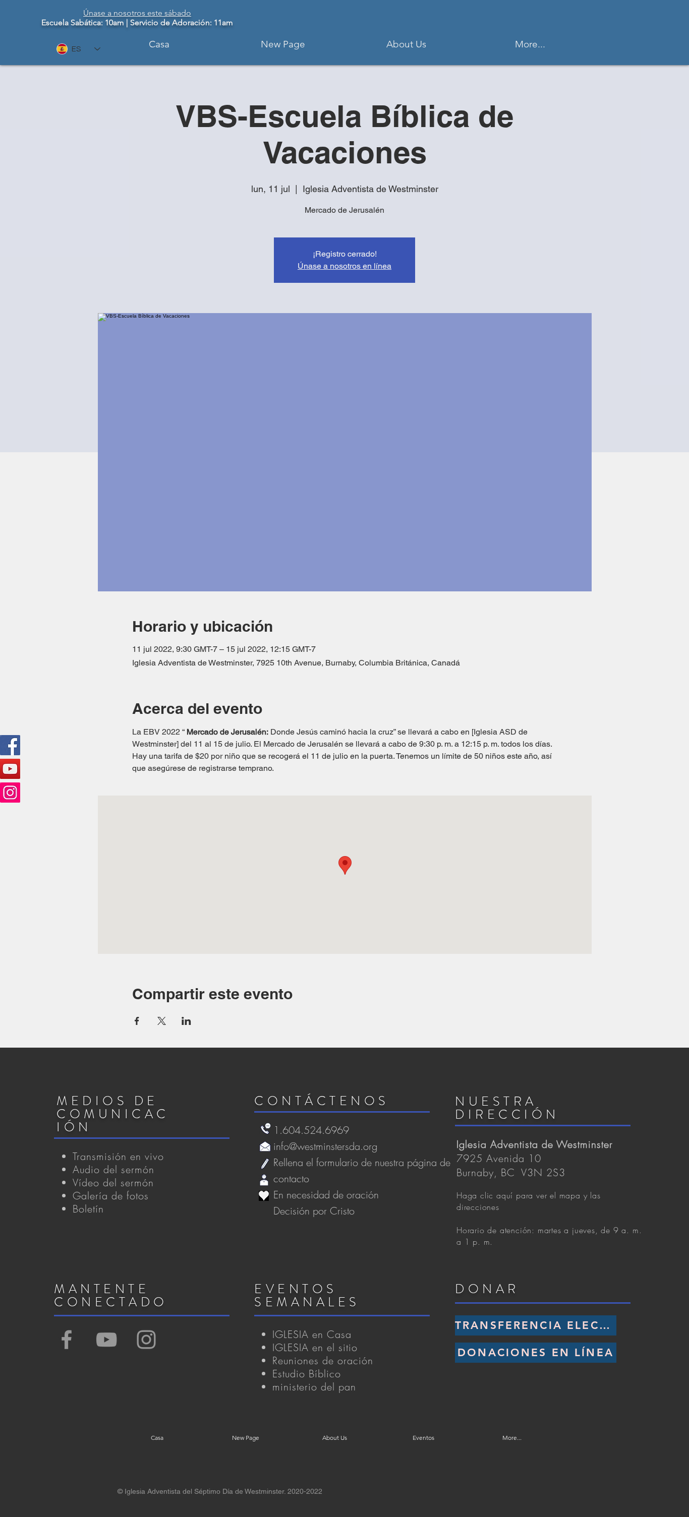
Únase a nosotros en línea (344, 266)
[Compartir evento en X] (161, 1021)
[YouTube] (10, 769)
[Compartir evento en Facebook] (137, 1021)
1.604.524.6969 (311, 1130)
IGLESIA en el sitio (315, 1347)
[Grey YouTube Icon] (106, 1339)
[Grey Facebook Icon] (66, 1339)
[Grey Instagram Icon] (146, 1339)
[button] (406, 44)
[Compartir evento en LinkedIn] (186, 1021)
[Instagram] (10, 792)
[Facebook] (10, 745)
